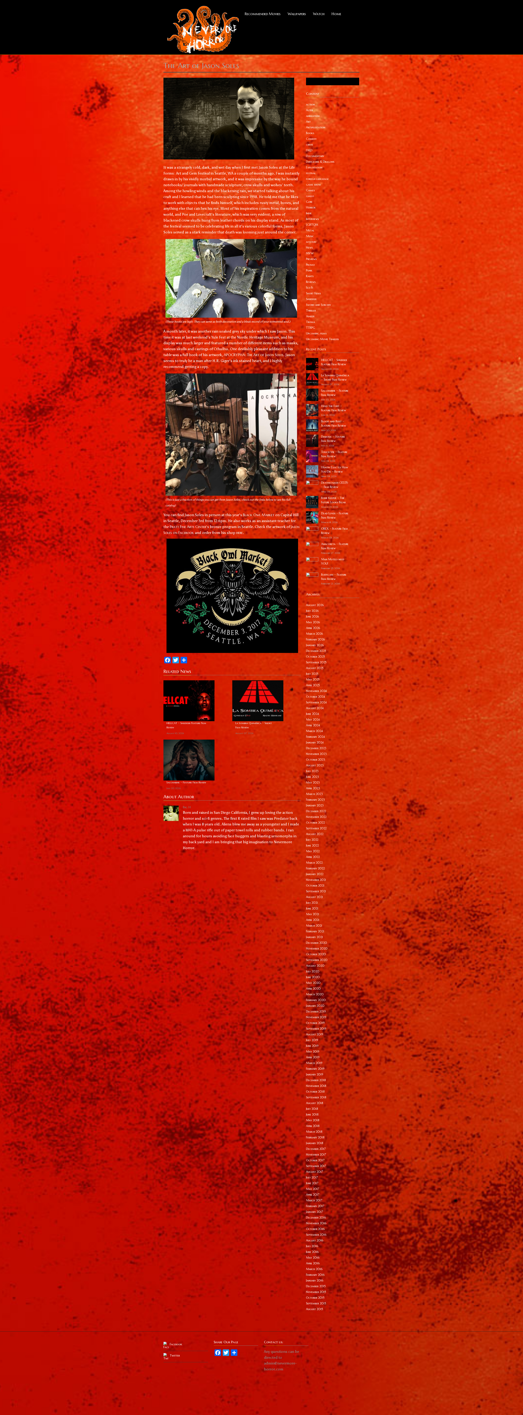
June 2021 (312, 908)
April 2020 (313, 988)
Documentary (315, 156)
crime (309, 144)
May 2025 (313, 679)
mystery (311, 242)
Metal (310, 230)
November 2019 (316, 1017)
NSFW (310, 253)
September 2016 (316, 1235)
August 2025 (314, 668)
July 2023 (312, 771)
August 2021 (314, 897)
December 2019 (316, 1011)
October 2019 (315, 1023)
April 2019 (313, 1057)
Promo (310, 265)
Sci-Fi (309, 287)
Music (310, 236)
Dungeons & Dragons (320, 162)
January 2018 (314, 1143)
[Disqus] (232, 908)
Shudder (311, 299)
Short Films (313, 293)
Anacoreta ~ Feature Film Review (335, 546)
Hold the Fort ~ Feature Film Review (333, 408)
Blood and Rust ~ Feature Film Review (333, 423)
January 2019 (314, 1074)
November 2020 (316, 948)
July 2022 (312, 840)
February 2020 (316, 1000)
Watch (318, 13)
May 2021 (312, 914)
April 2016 (313, 1263)
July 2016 (312, 1246)
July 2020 (312, 971)
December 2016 (316, 1217)
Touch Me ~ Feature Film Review (334, 454)
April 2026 (313, 628)
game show (313, 184)
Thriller (311, 310)
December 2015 (316, 1286)
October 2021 (315, 885)
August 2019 (314, 1034)
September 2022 (316, 828)
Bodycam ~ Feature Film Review (333, 577)
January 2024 (315, 742)
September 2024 (316, 702)
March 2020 (315, 994)
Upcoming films (316, 333)
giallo (310, 196)
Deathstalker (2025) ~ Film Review (334, 485)
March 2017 (314, 1200)
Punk (309, 270)
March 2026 (314, 634)
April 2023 (313, 788)
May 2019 (312, 1051)
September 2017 (316, 1166)
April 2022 (313, 857)
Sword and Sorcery (318, 305)
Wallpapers (297, 13)
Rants (310, 276)
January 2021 (314, 937)
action (310, 104)
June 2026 (312, 616)
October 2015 (315, 1298)
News (309, 247)
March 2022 (314, 862)
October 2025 (315, 656)
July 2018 (312, 1109)
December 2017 (316, 1149)
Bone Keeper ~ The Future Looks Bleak (333, 500)
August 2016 (314, 1240)
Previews (311, 259)
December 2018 (316, 1080)
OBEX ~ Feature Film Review (334, 531)
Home (336, 13)
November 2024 (316, 691)
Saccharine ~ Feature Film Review (186, 782)
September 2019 (316, 1028)
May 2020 (313, 983)
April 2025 (313, 685)
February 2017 (315, 1206)
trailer (310, 316)
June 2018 (312, 1114)
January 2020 (315, 1006)
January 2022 (314, 874)
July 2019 (312, 1040)
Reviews (311, 282)
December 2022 (316, 811)
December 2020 (316, 943)
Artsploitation (315, 127)
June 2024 (312, 714)
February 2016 (315, 1275)
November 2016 (316, 1223)
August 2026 (315, 605)
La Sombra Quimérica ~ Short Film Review (253, 725)
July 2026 (312, 611)
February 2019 (315, 1069)
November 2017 (316, 1154)
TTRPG (310, 328)
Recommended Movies (262, 13)
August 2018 (314, 1103)
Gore (309, 202)
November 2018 (316, 1086)
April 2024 (313, 725)
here (239, 532)
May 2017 (312, 1189)
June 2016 (312, 1252)
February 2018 (315, 1137)
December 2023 (316, 748)
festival (311, 173)
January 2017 (314, 1212)
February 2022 (315, 868)
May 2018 (312, 1120)
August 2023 (315, 765)
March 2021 (314, 925)
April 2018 (313, 1126)
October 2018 (315, 1091)
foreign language (317, 179)
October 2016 (315, 1229)
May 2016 (313, 1257)
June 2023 (312, 777)
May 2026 (313, 622)
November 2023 (316, 754)
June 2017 (312, 1183)
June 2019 (312, 1046)
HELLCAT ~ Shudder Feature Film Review (186, 725)
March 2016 (314, 1269)
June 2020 (313, 977)
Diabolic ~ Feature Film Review (333, 439)
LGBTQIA (312, 224)
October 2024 (315, 697)
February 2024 (315, 737)
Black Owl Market (258, 514)
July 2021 (312, 903)
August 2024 (315, 708)
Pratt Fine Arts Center (188, 526)
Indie (309, 213)
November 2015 (316, 1292)
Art (308, 121)
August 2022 (314, 834)
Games (310, 190)
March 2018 (314, 1132)
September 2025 (316, 662)
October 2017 (315, 1160)
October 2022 (315, 822)
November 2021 (316, 880)
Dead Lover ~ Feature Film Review (335, 515)
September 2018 (316, 1097)
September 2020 (316, 960)
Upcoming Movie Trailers (322, 339)
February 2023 (315, 800)
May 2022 (313, 851)
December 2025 (316, 651)
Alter (309, 110)
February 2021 (315, 931)
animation (313, 116)
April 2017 (312, 1194)
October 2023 (315, 759)
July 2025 (312, 674)
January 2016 (314, 1280)
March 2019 (314, 1063)
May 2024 (313, 719)
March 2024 (314, 731)
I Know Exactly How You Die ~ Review (334, 469)
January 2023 (315, 805)
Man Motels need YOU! (332, 561)
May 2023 (313, 782)
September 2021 (316, 891)
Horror (310, 207)
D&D (309, 150)
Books (310, 133)
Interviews (312, 219)
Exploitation (314, 167)
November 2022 (316, 817)
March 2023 (314, 794)
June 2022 (312, 845)
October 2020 (316, 954)
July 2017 (312, 1177)
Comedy (311, 139)
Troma (310, 322)
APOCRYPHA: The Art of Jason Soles (253, 354)
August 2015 (314, 1309)
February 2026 (315, 639)
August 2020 (315, 966)
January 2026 (315, 645)
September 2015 (316, 1303)
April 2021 (312, 920)
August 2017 (314, 1172)
